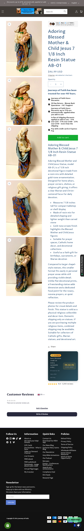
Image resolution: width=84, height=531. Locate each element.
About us (27, 438)
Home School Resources (66, 453)
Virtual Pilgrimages (31, 469)
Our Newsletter (48, 452)
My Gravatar (29, 472)
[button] (42, 408)
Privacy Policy (66, 441)
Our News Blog (48, 445)
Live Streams (29, 456)
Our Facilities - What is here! (32, 448)
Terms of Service (67, 444)
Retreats (46, 461)
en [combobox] (41, 395)
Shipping (51, 75)
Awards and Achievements (48, 468)
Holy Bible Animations (51, 455)
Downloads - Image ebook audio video (31, 465)
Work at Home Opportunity (66, 457)
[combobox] (55, 11)
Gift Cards (28, 445)
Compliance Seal (49, 472)
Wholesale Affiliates (68, 450)
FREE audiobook (30, 462)
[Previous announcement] (4, 3)
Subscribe (11, 502)
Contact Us (47, 438)
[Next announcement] (48, 3)
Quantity (51, 79)
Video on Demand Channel (31, 452)
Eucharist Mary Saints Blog (51, 448)
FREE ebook (28, 459)
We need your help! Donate (31, 441)
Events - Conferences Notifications (51, 464)
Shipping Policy (66, 447)
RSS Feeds (46, 475)
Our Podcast (47, 458)
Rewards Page (48, 478)
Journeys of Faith (23, 518)
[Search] (64, 11)
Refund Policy (66, 438)
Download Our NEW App (50, 441)
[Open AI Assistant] (78, 525)
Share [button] (53, 347)
